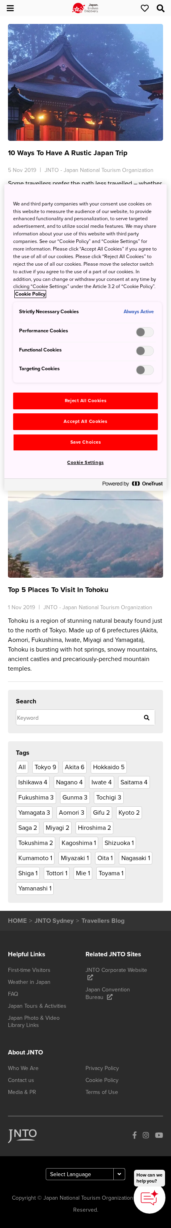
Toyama (111, 873)
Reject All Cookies (85, 400)
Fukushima (36, 798)
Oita (105, 858)
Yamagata (34, 813)
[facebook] (134, 1136)
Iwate (101, 782)
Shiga (27, 873)
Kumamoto (35, 858)
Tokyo (45, 767)
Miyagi (57, 828)
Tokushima (35, 843)
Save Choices (85, 442)
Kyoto (129, 813)
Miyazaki (75, 858)
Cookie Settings (85, 462)
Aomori (71, 813)
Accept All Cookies (85, 421)
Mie (83, 873)
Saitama (134, 782)
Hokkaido (108, 767)
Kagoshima (79, 843)
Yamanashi (34, 888)
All (22, 767)
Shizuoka (119, 843)
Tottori (56, 873)
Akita (74, 767)
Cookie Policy (30, 294)
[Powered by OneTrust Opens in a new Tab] (132, 486)
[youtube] (159, 1136)
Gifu (101, 813)
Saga (27, 828)
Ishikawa (32, 782)
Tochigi (108, 798)
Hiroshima (94, 828)
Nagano (69, 782)
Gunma (74, 798)
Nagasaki (135, 858)
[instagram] (146, 1136)
